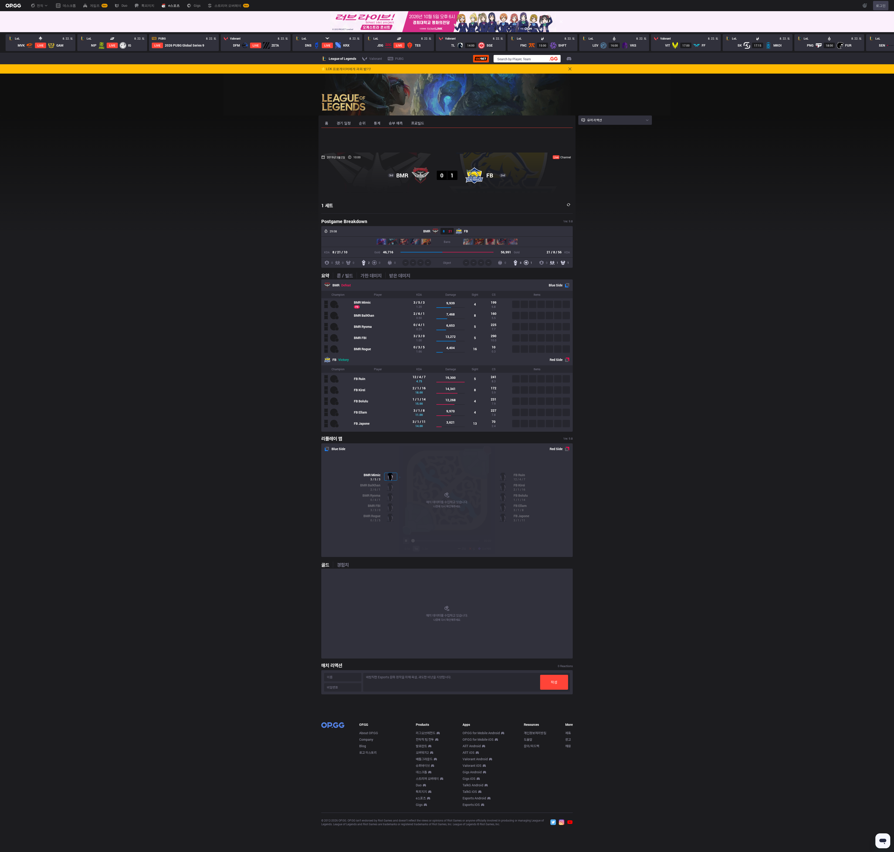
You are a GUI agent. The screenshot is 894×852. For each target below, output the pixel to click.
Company (366, 739)
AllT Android (472, 746)
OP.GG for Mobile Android (481, 733)
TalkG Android (473, 785)
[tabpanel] (447, 355)
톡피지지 (421, 791)
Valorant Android (475, 759)
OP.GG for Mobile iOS (478, 739)
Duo (419, 785)
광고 (568, 739)
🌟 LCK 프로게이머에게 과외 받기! (346, 69)
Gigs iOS (469, 778)
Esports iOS (471, 804)
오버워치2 (422, 752)
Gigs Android (472, 772)
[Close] (561, 21)
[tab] (327, 275)
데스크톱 (421, 772)
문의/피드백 (531, 746)
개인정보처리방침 (535, 733)
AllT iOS (468, 752)
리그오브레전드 (425, 733)
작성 (554, 682)
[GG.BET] (481, 58)
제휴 (568, 733)
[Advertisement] (447, 140)
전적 (40, 5)
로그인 (881, 5)
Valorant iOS (472, 765)
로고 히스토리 (368, 752)
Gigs (419, 804)
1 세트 (327, 205)
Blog (362, 746)
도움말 (528, 739)
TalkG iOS (470, 791)
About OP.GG (368, 733)
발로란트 (421, 746)
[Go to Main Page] (13, 5)
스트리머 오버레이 (427, 778)
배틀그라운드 (424, 759)
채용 (568, 746)
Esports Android (474, 798)
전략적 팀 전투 (425, 739)
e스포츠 (421, 798)
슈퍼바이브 (423, 765)
